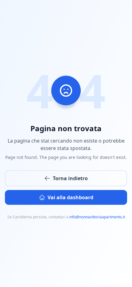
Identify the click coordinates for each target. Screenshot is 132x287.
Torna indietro (70, 178)
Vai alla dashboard (70, 197)
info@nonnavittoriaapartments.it (97, 217)
